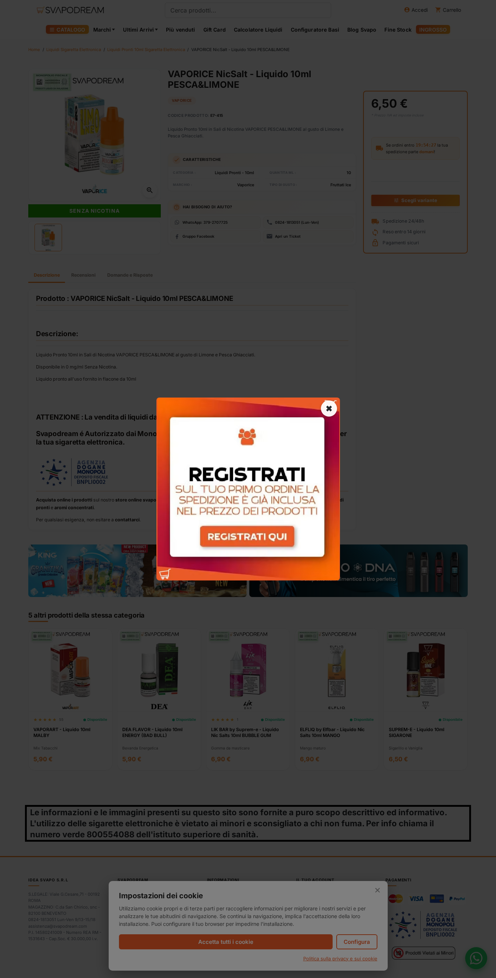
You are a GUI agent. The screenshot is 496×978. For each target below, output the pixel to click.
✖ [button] (329, 408)
